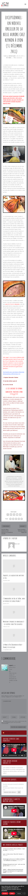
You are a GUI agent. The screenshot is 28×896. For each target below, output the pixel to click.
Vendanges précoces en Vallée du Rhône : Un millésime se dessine (14, 859)
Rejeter (12, 893)
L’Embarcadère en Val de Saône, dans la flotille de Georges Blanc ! (14, 599)
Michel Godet (12, 56)
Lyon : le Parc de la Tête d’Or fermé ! (13, 854)
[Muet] (22, 755)
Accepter (5, 893)
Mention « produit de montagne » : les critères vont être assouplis (13, 622)
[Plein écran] (24, 755)
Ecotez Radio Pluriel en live (11, 733)
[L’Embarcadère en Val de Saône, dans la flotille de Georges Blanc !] (14, 589)
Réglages (19, 893)
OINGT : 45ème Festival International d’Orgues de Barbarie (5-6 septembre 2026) (13, 871)
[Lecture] (3, 755)
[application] (14, 750)
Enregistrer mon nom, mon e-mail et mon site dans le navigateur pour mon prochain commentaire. (13, 722)
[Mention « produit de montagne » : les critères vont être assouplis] (14, 612)
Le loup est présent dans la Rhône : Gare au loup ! (14, 849)
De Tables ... (9, 57)
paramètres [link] (4, 890)
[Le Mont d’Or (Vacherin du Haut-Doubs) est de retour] (14, 635)
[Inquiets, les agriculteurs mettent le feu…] (14, 566)
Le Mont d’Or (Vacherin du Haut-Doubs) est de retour (13, 645)
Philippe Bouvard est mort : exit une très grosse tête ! (14, 865)
